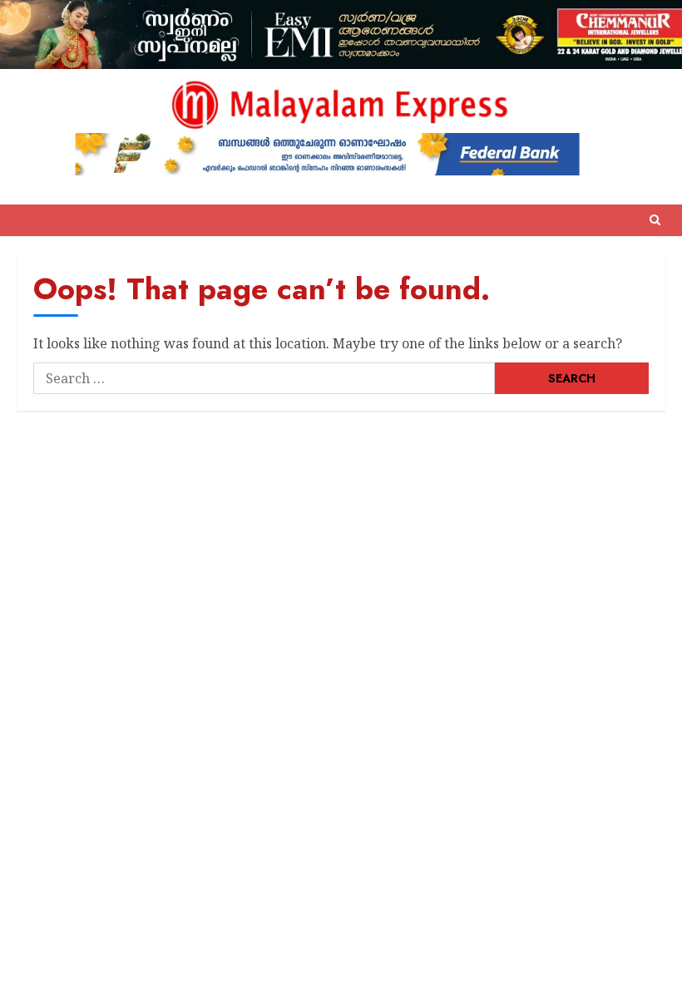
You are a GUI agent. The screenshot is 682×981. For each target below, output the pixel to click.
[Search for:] (264, 378)
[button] (655, 220)
